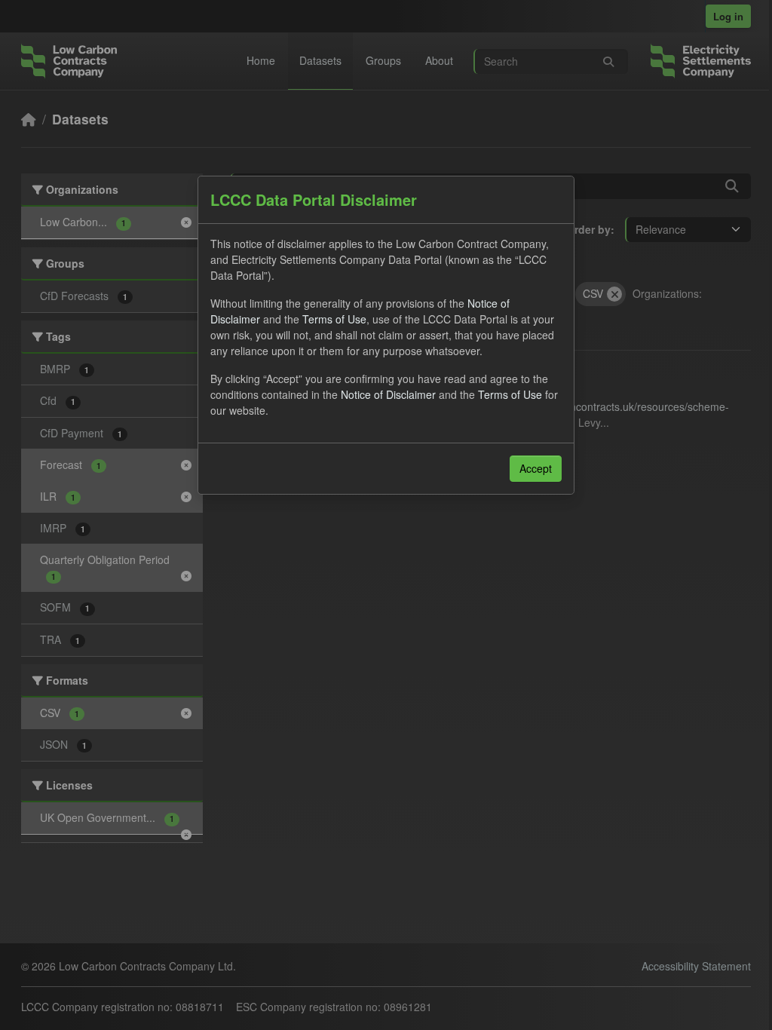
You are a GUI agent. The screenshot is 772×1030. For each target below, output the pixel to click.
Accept (535, 468)
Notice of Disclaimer (388, 394)
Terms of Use (334, 318)
